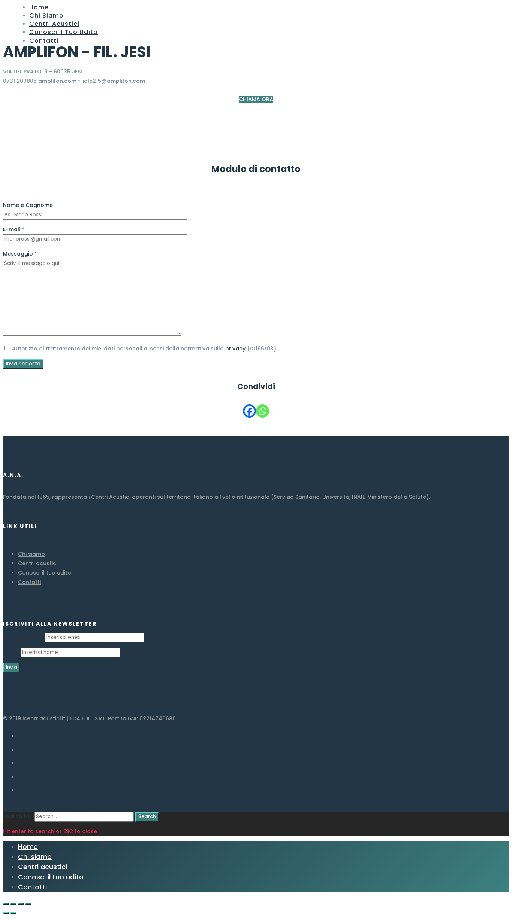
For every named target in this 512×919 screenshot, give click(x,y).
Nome (11, 652)
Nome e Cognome (28, 205)
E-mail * (13, 229)
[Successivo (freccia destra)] (13, 913)
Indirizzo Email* (23, 637)
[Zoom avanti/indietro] (28, 904)
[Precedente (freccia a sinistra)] (6, 913)
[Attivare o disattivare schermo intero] (21, 904)
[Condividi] (13, 904)
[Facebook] (249, 411)
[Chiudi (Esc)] (6, 904)
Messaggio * (20, 253)
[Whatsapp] (262, 411)
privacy (235, 348)
